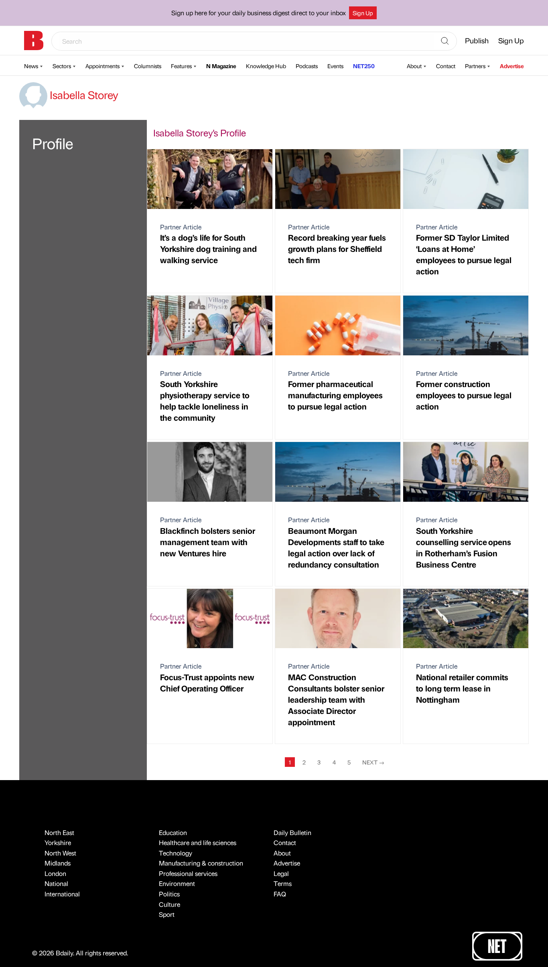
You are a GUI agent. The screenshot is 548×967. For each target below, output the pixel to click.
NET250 (364, 65)
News (31, 65)
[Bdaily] (33, 40)
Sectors (62, 65)
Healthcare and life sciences (197, 842)
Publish (477, 40)
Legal (281, 873)
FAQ (280, 894)
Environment (177, 883)
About (414, 65)
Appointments (102, 65)
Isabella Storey (82, 94)
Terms (283, 883)
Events (335, 65)
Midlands (58, 863)
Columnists (147, 65)
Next (373, 762)
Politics (169, 894)
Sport (167, 914)
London (55, 873)
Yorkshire (58, 842)
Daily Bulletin (292, 832)
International (62, 894)
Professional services (188, 873)
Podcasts (307, 65)
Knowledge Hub (266, 65)
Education (173, 832)
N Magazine (221, 65)
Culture (169, 904)
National (56, 883)
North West (60, 853)
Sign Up (363, 13)
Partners (475, 65)
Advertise (512, 65)
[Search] (445, 41)
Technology (175, 853)
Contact (445, 65)
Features (181, 65)
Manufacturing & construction (201, 863)
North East (59, 832)
